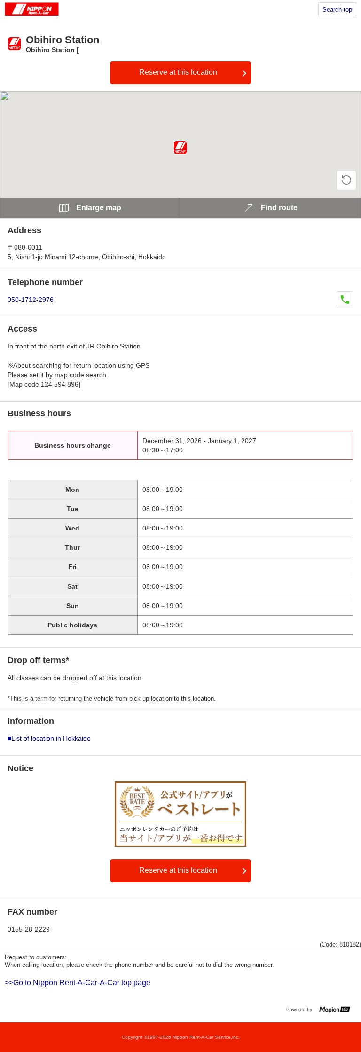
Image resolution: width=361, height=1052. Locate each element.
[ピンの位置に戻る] (346, 180)
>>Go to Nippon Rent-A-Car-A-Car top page (77, 983)
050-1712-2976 (31, 299)
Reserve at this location (178, 72)
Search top (337, 9)
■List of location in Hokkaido (49, 738)
